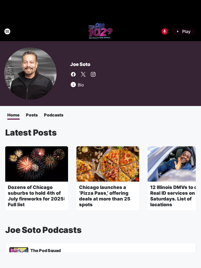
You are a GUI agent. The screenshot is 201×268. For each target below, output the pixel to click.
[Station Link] (100, 31)
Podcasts (53, 115)
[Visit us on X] (83, 74)
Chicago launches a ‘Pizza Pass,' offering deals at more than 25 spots (104, 196)
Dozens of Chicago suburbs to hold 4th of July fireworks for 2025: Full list (36, 196)
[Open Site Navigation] (7, 31)
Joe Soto (80, 64)
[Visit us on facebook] (73, 74)
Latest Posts (31, 132)
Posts (32, 115)
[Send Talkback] (164, 31)
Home (13, 115)
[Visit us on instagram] (93, 74)
